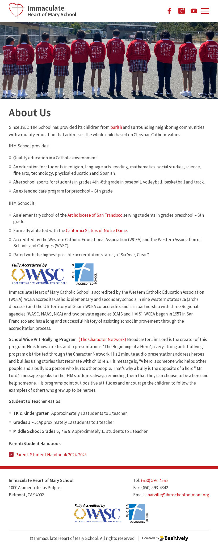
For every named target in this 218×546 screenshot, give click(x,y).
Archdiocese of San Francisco (95, 215)
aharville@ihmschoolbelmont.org (177, 495)
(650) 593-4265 (154, 480)
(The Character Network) (102, 339)
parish (116, 127)
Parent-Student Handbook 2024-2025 (51, 455)
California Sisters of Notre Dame (96, 230)
